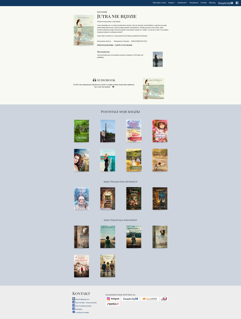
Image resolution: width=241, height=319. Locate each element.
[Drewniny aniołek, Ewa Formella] (133, 198)
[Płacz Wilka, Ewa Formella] (81, 160)
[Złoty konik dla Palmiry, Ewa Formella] (160, 236)
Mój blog (212, 3)
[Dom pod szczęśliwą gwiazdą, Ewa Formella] (133, 160)
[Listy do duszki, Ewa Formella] (81, 236)
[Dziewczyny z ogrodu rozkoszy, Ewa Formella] (133, 130)
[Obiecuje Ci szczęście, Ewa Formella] (160, 130)
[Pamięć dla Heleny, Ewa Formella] (81, 266)
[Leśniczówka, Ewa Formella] (81, 130)
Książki (171, 3)
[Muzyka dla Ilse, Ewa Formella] (107, 236)
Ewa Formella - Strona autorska (86, 302)
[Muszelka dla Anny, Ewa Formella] (107, 266)
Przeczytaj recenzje (105, 45)
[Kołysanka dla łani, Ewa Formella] (133, 236)
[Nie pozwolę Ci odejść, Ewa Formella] (160, 160)
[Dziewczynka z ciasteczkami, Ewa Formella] (81, 198)
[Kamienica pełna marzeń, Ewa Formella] (107, 198)
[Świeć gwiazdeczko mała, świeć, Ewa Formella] (160, 198)
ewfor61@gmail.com (82, 299)
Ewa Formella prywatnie (83, 306)
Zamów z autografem (123, 45)
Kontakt (204, 3)
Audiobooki (181, 3)
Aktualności (194, 3)
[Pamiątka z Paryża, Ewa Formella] (107, 130)
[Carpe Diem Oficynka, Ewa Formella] (107, 160)
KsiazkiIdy (78, 309)
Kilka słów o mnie (159, 3)
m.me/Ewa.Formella (82, 312)
